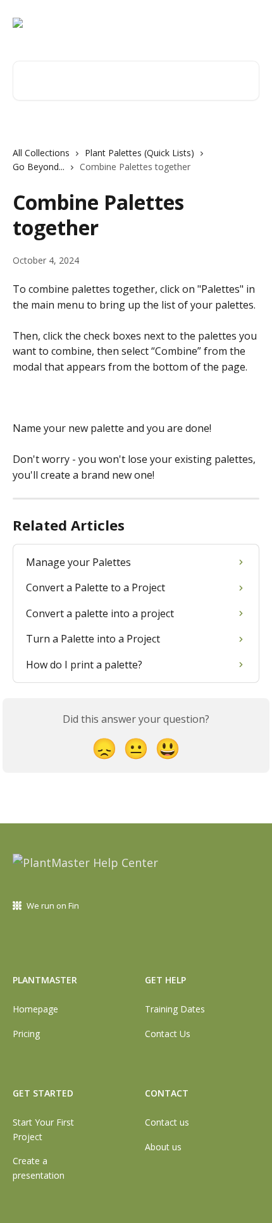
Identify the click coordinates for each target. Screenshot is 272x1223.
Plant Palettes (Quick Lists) (139, 153)
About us (163, 1147)
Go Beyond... (39, 167)
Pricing (26, 1034)
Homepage (35, 1009)
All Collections (41, 153)
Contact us (167, 1122)
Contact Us (167, 1034)
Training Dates (175, 1009)
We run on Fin (53, 905)
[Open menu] (248, 22)
